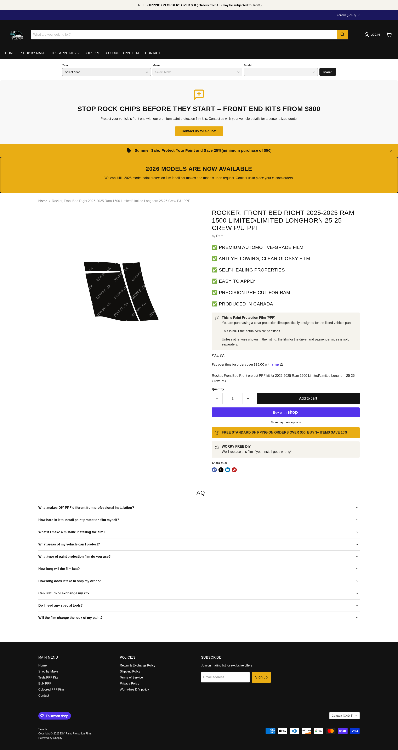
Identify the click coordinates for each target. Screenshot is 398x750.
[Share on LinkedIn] (227, 469)
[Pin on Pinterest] (234, 469)
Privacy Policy (129, 683)
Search (327, 72)
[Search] (342, 34)
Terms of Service (131, 677)
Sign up (261, 677)
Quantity (218, 389)
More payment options (286, 422)
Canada (346, 15)
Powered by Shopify (50, 737)
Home (10, 53)
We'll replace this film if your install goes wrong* (256, 451)
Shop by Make (33, 53)
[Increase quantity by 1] (248, 398)
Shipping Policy (130, 671)
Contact (152, 53)
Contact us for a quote (199, 131)
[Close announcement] (391, 150)
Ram (219, 236)
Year (65, 65)
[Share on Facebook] (214, 469)
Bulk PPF (92, 53)
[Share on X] (220, 469)
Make (156, 65)
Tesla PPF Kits (63, 53)
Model (248, 65)
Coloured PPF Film (122, 53)
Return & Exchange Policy (137, 665)
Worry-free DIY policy (134, 689)
